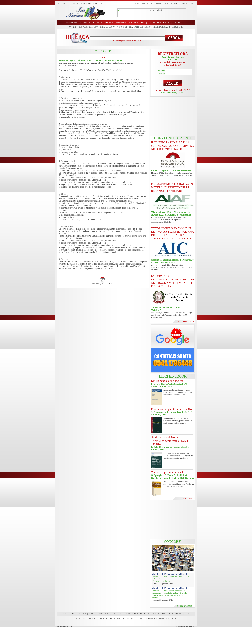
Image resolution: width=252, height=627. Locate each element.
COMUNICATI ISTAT (133, 614)
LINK (187, 614)
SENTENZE (81, 614)
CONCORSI (122, 27)
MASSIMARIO (69, 614)
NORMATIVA (117, 614)
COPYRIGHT (174, 3)
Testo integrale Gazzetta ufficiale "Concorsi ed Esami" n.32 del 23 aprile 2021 (91, 70)
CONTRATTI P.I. (176, 614)
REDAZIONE (161, 3)
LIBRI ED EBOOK (107, 27)
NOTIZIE (72, 27)
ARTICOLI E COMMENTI (99, 614)
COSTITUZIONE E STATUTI (155, 614)
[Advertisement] (173, 116)
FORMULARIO (177, 27)
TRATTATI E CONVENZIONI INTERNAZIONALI (148, 27)
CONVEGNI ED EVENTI (88, 27)
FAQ (190, 3)
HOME (137, 3)
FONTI (184, 3)
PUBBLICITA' (148, 3)
